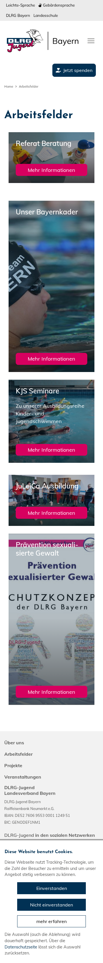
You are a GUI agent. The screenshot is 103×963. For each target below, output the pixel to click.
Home (8, 87)
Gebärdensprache (58, 5)
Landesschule (45, 15)
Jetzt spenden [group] (77, 70)
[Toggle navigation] (91, 40)
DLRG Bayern (18, 15)
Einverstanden (51, 888)
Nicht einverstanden (51, 905)
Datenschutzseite (21, 947)
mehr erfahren (51, 921)
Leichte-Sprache (20, 5)
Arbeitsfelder (28, 87)
